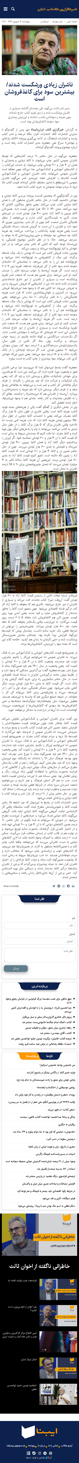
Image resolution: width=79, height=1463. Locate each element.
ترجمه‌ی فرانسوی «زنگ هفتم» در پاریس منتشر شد (50, 1176)
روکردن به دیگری (66, 1124)
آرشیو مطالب (66, 1445)
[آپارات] (50, 1453)
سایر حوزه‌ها (58, 21)
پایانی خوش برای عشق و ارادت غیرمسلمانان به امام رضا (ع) (46, 1080)
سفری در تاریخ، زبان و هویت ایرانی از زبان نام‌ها (51, 1147)
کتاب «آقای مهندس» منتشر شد (55, 1033)
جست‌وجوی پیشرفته (16, 1445)
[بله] (34, 1453)
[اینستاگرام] (39, 1453)
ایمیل (72, 934)
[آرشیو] (28, 1453)
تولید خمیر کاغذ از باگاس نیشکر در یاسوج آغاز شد (51, 1073)
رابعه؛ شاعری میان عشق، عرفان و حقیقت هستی (48, 1028)
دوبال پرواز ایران (29, 1359)
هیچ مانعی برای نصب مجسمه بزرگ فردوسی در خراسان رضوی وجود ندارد (38, 1001)
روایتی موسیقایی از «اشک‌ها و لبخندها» (56, 1087)
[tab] (49, 1056)
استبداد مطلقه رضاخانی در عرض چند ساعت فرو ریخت (45, 1044)
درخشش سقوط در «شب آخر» (60, 1139)
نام (73, 918)
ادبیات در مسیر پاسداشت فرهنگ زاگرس (55, 1154)
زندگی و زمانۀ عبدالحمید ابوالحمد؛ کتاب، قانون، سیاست (47, 1117)
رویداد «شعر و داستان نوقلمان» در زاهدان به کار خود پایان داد (45, 1095)
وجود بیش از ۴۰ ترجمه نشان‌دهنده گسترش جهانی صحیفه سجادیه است (40, 1161)
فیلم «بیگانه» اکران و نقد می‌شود (58, 1198)
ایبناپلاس (45, 21)
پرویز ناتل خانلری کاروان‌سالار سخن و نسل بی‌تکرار (46, 1017)
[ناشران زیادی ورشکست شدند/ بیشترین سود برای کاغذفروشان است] (39, 50)
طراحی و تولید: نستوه (35, 1457)
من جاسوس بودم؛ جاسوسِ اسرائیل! (57, 1065)
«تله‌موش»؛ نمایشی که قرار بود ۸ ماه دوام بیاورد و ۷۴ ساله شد (44, 1132)
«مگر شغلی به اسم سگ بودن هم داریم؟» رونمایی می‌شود (46, 1206)
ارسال (16, 968)
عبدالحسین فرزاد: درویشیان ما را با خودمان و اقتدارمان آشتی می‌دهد (41, 1009)
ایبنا (57, 12)
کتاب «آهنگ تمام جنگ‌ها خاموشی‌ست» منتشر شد (46, 1022)
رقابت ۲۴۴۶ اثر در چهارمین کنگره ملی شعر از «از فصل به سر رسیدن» (41, 1102)
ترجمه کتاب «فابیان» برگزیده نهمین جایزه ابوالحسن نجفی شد (41, 1039)
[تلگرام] (45, 1453)
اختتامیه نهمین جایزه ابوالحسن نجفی (22, 1387)
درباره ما (41, 1445)
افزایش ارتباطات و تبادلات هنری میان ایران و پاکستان (48, 1184)
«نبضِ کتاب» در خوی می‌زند (61, 1110)
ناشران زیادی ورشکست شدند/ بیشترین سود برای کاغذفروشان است (39, 92)
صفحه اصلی (72, 21)
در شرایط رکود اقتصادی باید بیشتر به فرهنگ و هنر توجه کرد (46, 1191)
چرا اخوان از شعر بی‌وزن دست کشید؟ (22, 1308)
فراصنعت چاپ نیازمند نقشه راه (22, 1280)
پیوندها (31, 1445)
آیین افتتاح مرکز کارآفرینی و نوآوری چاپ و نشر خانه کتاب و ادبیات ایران (19, 1335)
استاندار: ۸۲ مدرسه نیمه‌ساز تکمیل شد (56, 1169)
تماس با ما (53, 1445)
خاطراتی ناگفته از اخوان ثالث (39, 1266)
